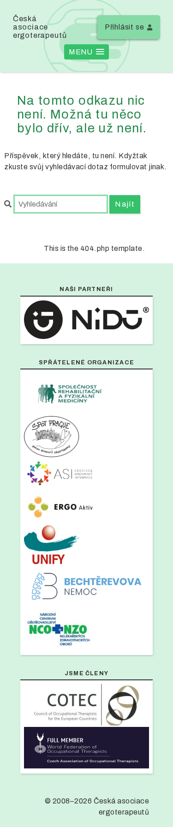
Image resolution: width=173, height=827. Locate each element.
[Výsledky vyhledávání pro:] (56, 204)
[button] (86, 51)
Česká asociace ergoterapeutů (40, 27)
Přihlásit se (124, 27)
